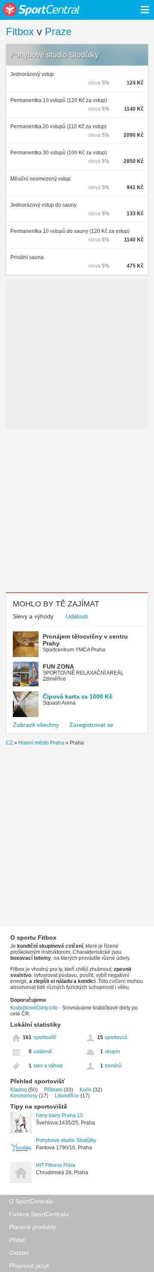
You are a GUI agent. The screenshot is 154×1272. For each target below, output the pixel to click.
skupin (112, 1052)
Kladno (18, 1090)
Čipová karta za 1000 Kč (78, 696)
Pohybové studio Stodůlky (54, 55)
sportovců (116, 1037)
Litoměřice (67, 1096)
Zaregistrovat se (91, 724)
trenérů (113, 1066)
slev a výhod (47, 1066)
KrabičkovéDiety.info (34, 1008)
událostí (42, 1052)
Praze (58, 31)
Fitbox (20, 31)
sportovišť (44, 1037)
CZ (9, 743)
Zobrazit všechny (36, 724)
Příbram (53, 1090)
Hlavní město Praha (41, 743)
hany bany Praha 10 (59, 1115)
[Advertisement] (77, 511)
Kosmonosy (24, 1096)
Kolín (86, 1090)
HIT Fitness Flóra (55, 1165)
